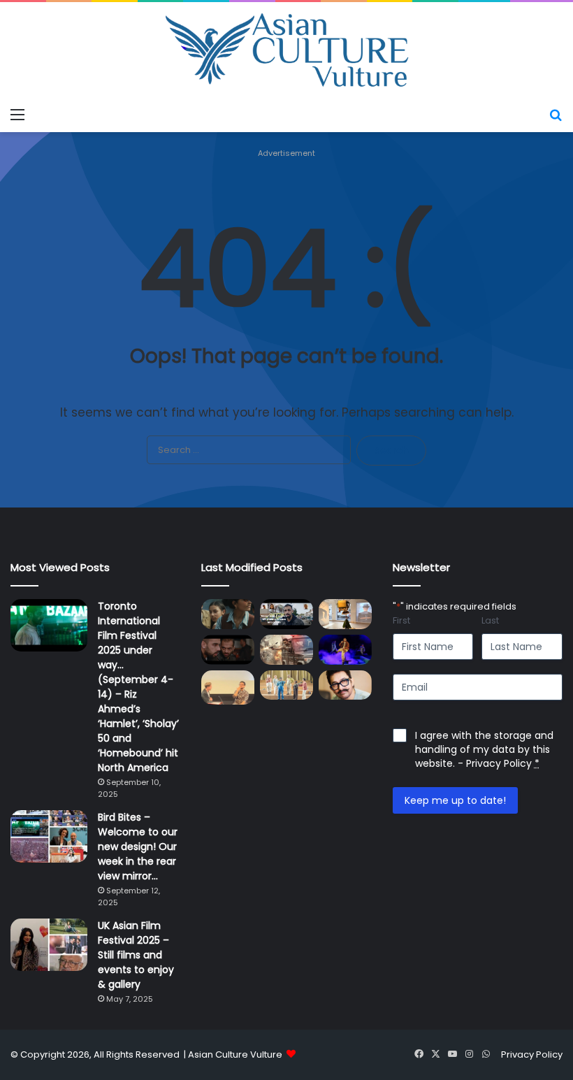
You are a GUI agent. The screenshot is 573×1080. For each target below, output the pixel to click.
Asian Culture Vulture (235, 1054)
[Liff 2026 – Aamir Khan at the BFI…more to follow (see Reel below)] (227, 687)
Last (490, 620)
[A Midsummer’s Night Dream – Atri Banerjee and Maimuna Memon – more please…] (286, 685)
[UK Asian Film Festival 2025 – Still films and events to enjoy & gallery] (48, 945)
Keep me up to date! (455, 800)
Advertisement (286, 153)
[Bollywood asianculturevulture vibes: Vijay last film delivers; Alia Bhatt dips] (286, 650)
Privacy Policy (499, 763)
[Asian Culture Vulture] (286, 51)
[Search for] (556, 114)
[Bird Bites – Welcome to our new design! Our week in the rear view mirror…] (48, 836)
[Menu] (17, 114)
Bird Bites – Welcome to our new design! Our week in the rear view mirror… (137, 846)
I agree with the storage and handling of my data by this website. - (484, 749)
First (401, 620)
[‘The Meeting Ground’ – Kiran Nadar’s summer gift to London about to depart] (345, 614)
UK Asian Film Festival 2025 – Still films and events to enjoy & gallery (136, 955)
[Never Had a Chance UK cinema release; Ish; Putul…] (227, 650)
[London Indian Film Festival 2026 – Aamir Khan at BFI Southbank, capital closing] (345, 685)
